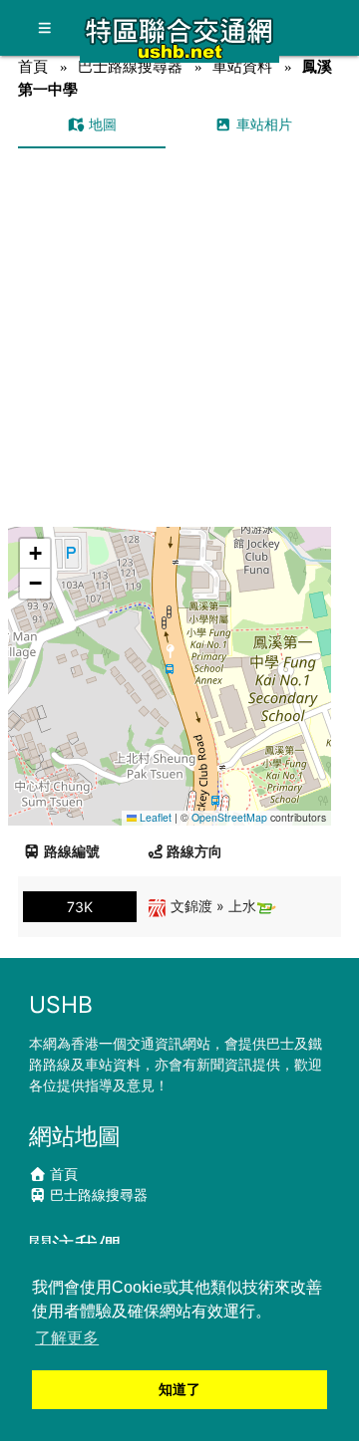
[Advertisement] (179, 337)
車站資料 (242, 66)
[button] (170, 656)
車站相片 (262, 124)
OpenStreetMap (229, 817)
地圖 (101, 124)
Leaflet (154, 817)
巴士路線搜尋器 (130, 66)
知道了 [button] (179, 1389)
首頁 (33, 66)
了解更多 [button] (67, 1337)
